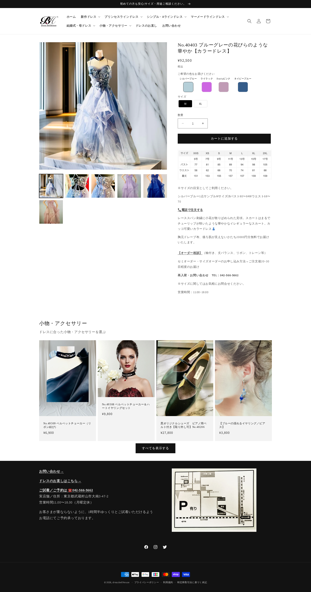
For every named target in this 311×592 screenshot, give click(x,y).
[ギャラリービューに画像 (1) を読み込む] (51, 186)
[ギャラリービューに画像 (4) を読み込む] (129, 186)
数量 (180, 115)
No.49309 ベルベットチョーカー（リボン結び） (67, 425)
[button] (90, 16)
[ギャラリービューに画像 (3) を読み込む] (103, 186)
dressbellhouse (121, 582)
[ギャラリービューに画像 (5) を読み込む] (155, 186)
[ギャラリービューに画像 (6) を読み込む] (51, 212)
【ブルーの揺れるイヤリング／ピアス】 (242, 425)
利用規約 (168, 582)
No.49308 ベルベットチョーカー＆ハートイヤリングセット (126, 406)
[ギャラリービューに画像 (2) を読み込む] (77, 186)
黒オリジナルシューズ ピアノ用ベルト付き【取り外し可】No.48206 (184, 425)
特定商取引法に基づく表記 (192, 582)
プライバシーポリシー (146, 582)
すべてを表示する (155, 448)
